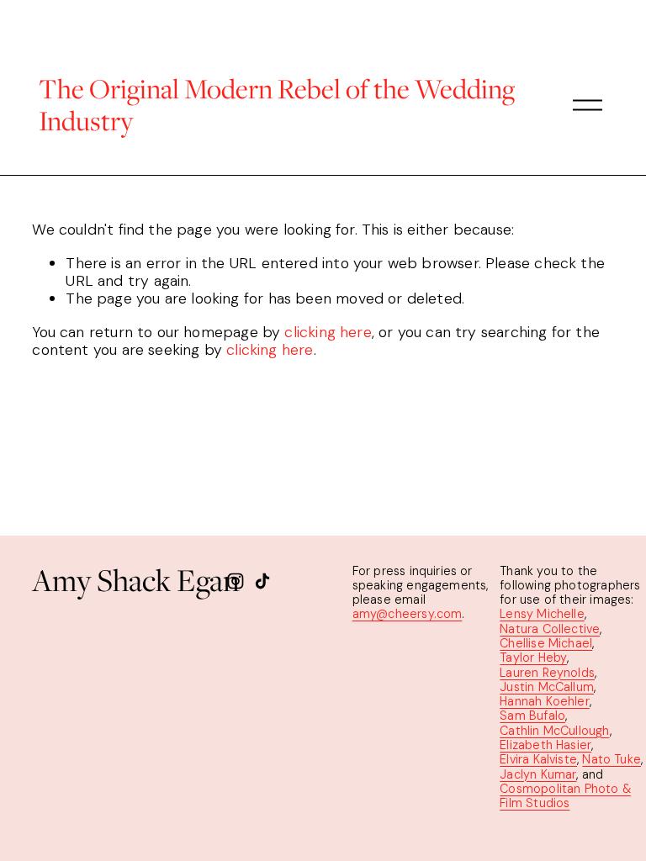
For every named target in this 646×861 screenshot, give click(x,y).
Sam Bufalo (532, 716)
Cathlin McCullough (554, 731)
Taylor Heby (533, 658)
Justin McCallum (547, 687)
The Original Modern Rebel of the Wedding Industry (277, 104)
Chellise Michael (546, 644)
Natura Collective (550, 629)
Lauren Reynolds (547, 673)
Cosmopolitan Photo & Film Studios (565, 796)
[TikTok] (262, 581)
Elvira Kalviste (538, 760)
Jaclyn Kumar (538, 775)
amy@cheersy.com (407, 614)
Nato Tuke (611, 760)
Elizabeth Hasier (545, 745)
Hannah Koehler (545, 702)
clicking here (327, 332)
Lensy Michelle (542, 614)
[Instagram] (235, 581)
